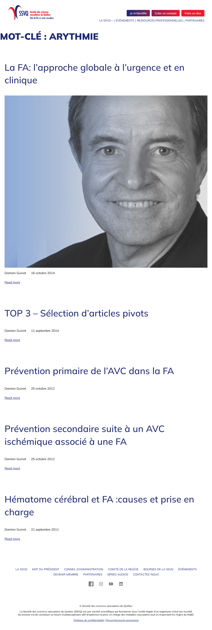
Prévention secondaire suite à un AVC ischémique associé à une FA (85, 435)
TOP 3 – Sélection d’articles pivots (76, 313)
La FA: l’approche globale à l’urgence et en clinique (94, 74)
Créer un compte (165, 13)
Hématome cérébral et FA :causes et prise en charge (99, 505)
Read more (12, 282)
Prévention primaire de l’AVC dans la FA (89, 370)
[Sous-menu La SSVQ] (112, 20)
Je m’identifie (138, 13)
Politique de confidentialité (88, 620)
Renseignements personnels (122, 620)
